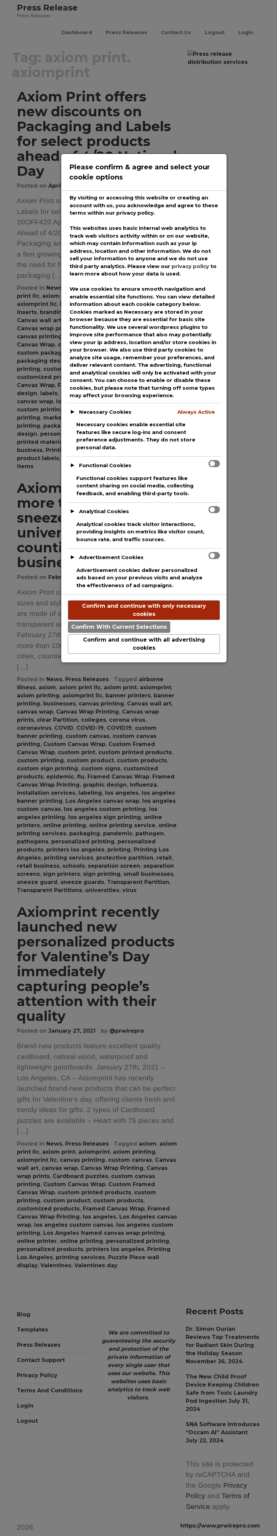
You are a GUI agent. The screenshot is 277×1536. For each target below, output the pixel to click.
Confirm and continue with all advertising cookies (144, 644)
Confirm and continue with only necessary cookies (144, 610)
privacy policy (190, 266)
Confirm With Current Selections (119, 627)
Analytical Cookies (104, 511)
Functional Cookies (105, 465)
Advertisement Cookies (111, 557)
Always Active (196, 412)
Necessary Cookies (105, 412)
